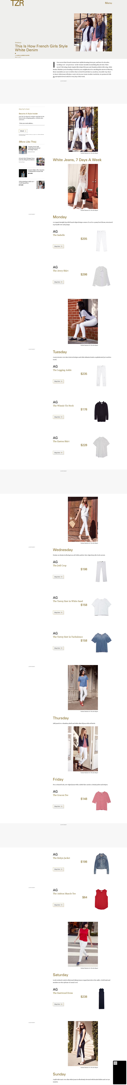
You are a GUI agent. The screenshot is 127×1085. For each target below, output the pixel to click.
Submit (22, 131)
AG (54, 76)
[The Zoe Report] (17, 3)
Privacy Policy (22, 135)
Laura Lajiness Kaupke (22, 55)
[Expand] (114, 1062)
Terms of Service (41, 134)
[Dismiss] (124, 1062)
